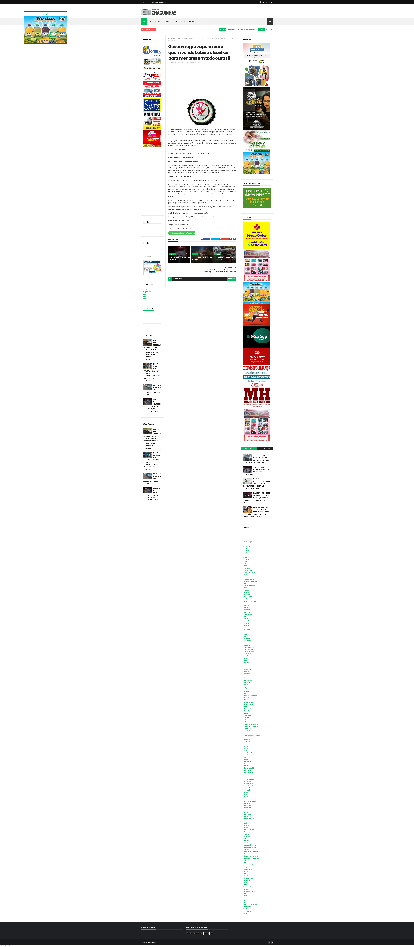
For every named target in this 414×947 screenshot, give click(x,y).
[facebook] (260, 2)
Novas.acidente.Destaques (251, 735)
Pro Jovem (246, 803)
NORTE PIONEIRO (248, 717)
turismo (245, 898)
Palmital (245, 744)
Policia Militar (247, 788)
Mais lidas (248, 448)
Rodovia (246, 834)
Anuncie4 (246, 557)
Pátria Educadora (248, 753)
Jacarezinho (247, 667)
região (245, 823)
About (148, 2)
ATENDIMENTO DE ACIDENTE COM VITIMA (260, 30)
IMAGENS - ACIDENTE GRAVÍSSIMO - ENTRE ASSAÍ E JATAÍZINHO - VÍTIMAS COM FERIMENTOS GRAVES (256, 497)
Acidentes (246, 546)
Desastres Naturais (249, 585)
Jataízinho (246, 676)
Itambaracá (246, 665)
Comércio (246, 568)
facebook (231, 279)
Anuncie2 (246, 552)
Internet (246, 662)
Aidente (245, 548)
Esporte (245, 616)
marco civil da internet (250, 695)
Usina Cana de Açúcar (250, 904)
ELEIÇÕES (246, 610)
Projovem (246, 810)
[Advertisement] (152, 180)
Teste (245, 882)
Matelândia (246, 700)
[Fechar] (45, 14)
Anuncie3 (246, 555)
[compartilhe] (181, 234)
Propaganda (247, 814)
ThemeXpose (152, 942)
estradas (246, 623)
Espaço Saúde (247, 614)
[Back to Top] (272, 942)
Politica (245, 792)
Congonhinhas (247, 570)
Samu (245, 838)
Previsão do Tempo (249, 801)
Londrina (246, 689)
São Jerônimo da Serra (250, 856)
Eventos (246, 625)
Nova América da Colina (250, 726)
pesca (245, 757)
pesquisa (246, 759)
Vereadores (247, 911)
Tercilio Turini (247, 880)
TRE (244, 893)
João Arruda (247, 682)
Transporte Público (249, 891)
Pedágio (246, 755)
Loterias (246, 691)
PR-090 (245, 796)
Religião (245, 827)
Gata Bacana (247, 640)
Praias (245, 799)
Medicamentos (248, 702)
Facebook (246, 629)
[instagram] (269, 2)
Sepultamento (247, 869)
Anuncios (246, 559)
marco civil (246, 693)
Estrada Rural (247, 621)
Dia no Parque (247, 596)
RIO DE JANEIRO (248, 829)
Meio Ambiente (248, 704)
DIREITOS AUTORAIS (250, 601)
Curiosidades (247, 577)
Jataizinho (246, 673)
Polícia (245, 777)
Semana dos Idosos (249, 865)
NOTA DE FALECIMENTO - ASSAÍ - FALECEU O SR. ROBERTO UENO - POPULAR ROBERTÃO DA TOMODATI (256, 483)
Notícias (246, 720)
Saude (245, 860)
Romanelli (246, 836)
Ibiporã (245, 656)
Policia (245, 775)
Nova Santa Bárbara (249, 731)
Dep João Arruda (248, 579)
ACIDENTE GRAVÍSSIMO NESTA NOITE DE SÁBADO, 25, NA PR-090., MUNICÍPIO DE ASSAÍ (152, 406)
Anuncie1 (246, 550)
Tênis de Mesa (248, 878)
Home (142, 2)
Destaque (246, 590)
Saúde (245, 862)
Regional (246, 825)
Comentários (265, 448)
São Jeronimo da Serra (250, 854)
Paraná (245, 748)
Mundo (245, 713)
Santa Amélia (247, 843)
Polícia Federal (248, 786)
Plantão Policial (248, 772)
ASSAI (245, 561)
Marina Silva (247, 698)
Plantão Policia (247, 770)
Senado (245, 867)
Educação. (246, 607)
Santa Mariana (247, 849)
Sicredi (245, 876)
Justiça (245, 684)
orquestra (246, 739)
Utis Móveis (247, 906)
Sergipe (245, 871)
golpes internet (248, 645)
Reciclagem (247, 821)
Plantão (167, 22)
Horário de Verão (248, 651)
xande (245, 913)
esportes (246, 618)
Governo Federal (248, 647)
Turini (245, 895)
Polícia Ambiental (248, 779)
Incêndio (246, 660)
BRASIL (175, 38)
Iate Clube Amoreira (249, 654)
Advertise (162, 2)
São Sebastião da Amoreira (251, 858)
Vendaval (246, 909)
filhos (245, 636)
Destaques (181, 38)
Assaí (245, 563)
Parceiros (246, 750)
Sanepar (246, 840)
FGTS (245, 634)
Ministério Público (249, 709)
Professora (247, 805)
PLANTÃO (246, 766)
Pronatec (246, 812)
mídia (245, 706)
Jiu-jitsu (245, 678)
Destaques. (247, 594)
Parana (245, 746)
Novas (188, 38)
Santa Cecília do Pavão (250, 847)
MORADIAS (247, 711)
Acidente (163, 29)
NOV (244, 722)
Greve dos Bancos (249, 649)
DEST (245, 588)
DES (244, 583)
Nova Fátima (247, 728)
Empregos (246, 612)
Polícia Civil (247, 781)
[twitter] (263, 2)
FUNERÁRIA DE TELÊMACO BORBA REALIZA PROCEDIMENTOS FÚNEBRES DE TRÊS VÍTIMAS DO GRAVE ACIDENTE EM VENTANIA (152, 349)
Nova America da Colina (250, 724)
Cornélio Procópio (249, 572)
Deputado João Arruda (250, 581)
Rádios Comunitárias (249, 818)
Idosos (245, 658)
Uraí (244, 902)
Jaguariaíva (246, 671)
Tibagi (245, 884)
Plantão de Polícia (248, 768)
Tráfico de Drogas (249, 887)
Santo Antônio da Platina (250, 851)
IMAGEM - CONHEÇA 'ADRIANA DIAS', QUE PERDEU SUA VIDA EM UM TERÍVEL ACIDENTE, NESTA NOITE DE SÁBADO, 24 (256, 512)
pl (244, 764)
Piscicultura (247, 761)
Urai (244, 900)
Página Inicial (154, 22)
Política (245, 794)
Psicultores (247, 816)
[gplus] (272, 2)
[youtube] (266, 2)
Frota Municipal (248, 638)
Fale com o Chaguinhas (184, 22)
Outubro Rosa (247, 742)
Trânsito (246, 889)
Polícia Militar (247, 790)
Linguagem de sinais (249, 687)
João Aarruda (247, 680)
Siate (245, 873)
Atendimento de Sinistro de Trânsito (181, 30)
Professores (247, 807)
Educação (246, 605)
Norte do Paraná (248, 715)
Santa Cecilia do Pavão (250, 845)
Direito (245, 599)
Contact (155, 2)
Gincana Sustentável (249, 643)
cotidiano (246, 574)
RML (244, 832)
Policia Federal (248, 783)
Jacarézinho (247, 669)
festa (245, 632)
